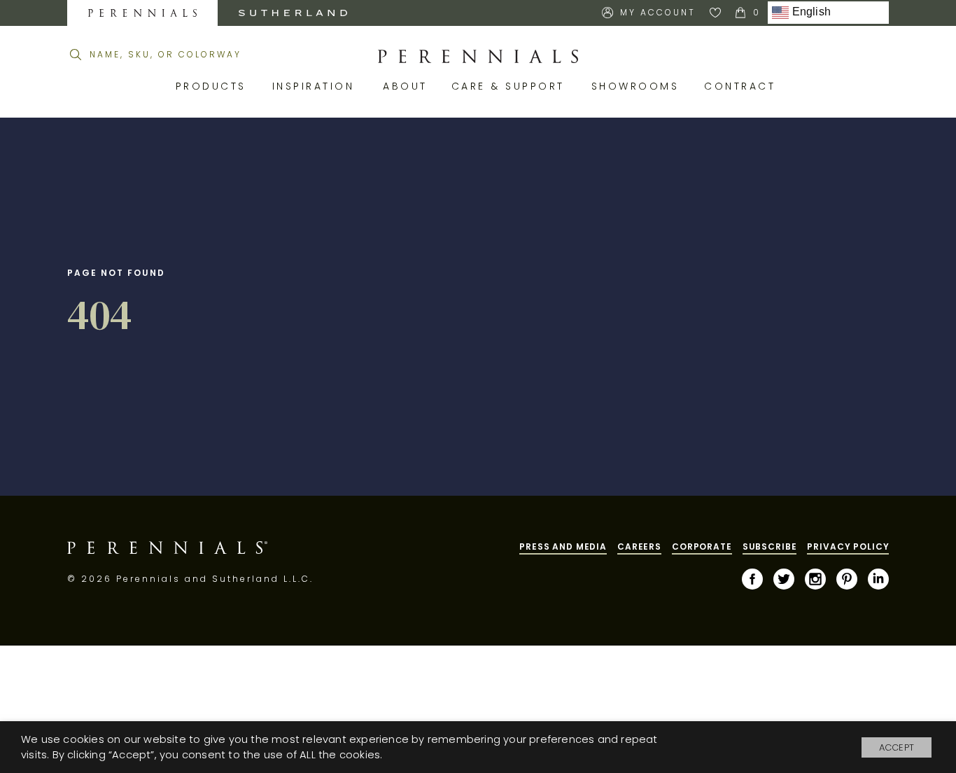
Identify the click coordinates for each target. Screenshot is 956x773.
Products (213, 86)
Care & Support (510, 86)
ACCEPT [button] (896, 747)
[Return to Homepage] (478, 57)
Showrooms (637, 86)
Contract (742, 86)
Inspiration (317, 86)
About (406, 86)
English (810, 12)
